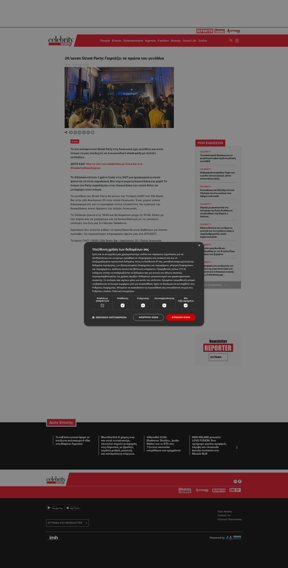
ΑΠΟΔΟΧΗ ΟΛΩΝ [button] (181, 317)
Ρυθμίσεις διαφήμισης (104, 287)
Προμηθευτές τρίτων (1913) (171, 268)
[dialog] (144, 284)
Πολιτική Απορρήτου (123, 291)
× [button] (199, 245)
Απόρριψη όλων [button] (148, 317)
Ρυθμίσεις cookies (101, 291)
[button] (109, 317)
